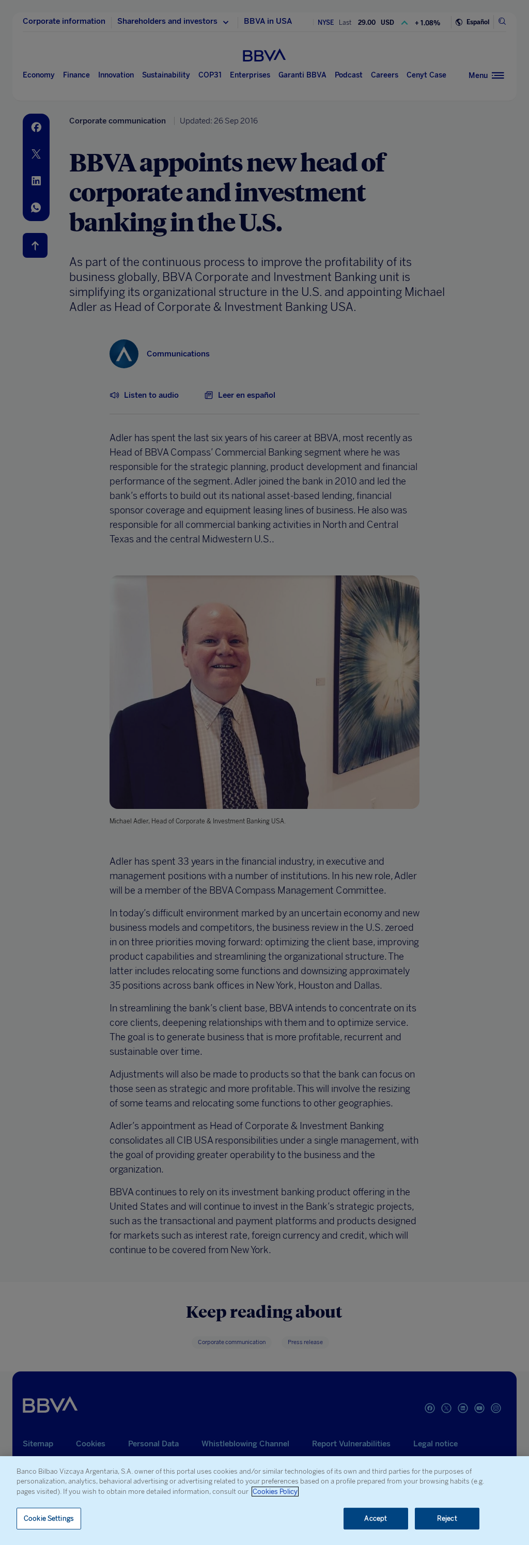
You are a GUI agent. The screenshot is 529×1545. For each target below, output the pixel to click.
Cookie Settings (49, 1518)
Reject (447, 1518)
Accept (375, 1518)
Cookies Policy (275, 1491)
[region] (264, 1500)
